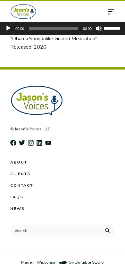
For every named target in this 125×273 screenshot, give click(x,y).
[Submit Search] (107, 230)
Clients (20, 173)
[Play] (8, 28)
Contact (21, 185)
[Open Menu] (116, 11)
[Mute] (99, 28)
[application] (62, 28)
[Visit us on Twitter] (22, 143)
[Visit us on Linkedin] (40, 143)
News (17, 208)
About (18, 162)
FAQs (16, 197)
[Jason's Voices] (47, 11)
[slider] (113, 27)
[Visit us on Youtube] (48, 143)
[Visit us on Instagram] (31, 143)
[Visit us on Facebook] (13, 143)
